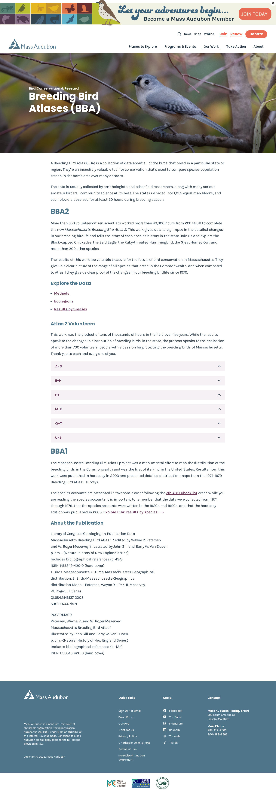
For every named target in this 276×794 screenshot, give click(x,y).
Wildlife (209, 34)
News (188, 34)
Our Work (211, 46)
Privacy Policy (127, 736)
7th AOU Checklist (181, 493)
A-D (58, 366)
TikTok (173, 743)
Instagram (176, 723)
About (258, 46)
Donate (256, 34)
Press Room (126, 717)
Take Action (236, 46)
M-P (58, 409)
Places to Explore (143, 46)
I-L (57, 394)
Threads (174, 736)
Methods (61, 293)
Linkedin (174, 730)
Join (223, 34)
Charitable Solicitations (134, 743)
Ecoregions (63, 301)
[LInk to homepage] (32, 44)
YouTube (175, 717)
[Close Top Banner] (273, 3)
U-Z (58, 437)
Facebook (175, 711)
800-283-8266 (218, 734)
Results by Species (70, 309)
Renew (236, 34)
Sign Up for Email (129, 711)
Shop (197, 34)
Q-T (58, 423)
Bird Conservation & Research (55, 88)
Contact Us (126, 730)
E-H (58, 380)
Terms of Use (127, 749)
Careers (123, 723)
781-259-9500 (217, 730)
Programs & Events (180, 46)
